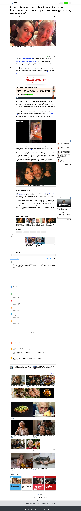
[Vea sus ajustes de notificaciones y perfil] (70, 3)
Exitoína (54, 0)
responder (14, 267)
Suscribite (66, 2)
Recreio (52, 503)
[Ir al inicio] (16, 3)
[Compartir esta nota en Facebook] (11, 56)
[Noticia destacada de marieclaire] (27, 477)
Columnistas (60, 141)
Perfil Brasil (58, 0)
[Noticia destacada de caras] (38, 477)
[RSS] (44, 497)
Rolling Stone (44, 503)
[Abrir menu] (10, 3)
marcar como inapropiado (53, 268)
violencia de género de (48, 193)
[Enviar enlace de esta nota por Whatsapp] (11, 61)
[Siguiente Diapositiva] (54, 243)
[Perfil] (15, 474)
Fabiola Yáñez (19, 194)
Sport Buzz (48, 503)
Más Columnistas (66, 164)
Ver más (68, 219)
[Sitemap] (46, 497)
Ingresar (61, 2)
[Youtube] (39, 497)
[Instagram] (41, 497)
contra (23, 194)
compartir (49, 267)
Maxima (54, 503)
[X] (36, 497)
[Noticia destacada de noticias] (15, 477)
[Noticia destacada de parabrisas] (50, 477)
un (22, 61)
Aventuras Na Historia (38, 503)
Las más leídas (61, 198)
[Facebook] (34, 497)
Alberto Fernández (33, 61)
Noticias (49, 0)
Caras (51, 0)
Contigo (33, 503)
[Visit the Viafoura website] (54, 372)
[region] (33, 312)
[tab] (14, 258)
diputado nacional (27, 149)
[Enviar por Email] (11, 64)
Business (45, 0)
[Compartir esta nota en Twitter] (11, 59)
